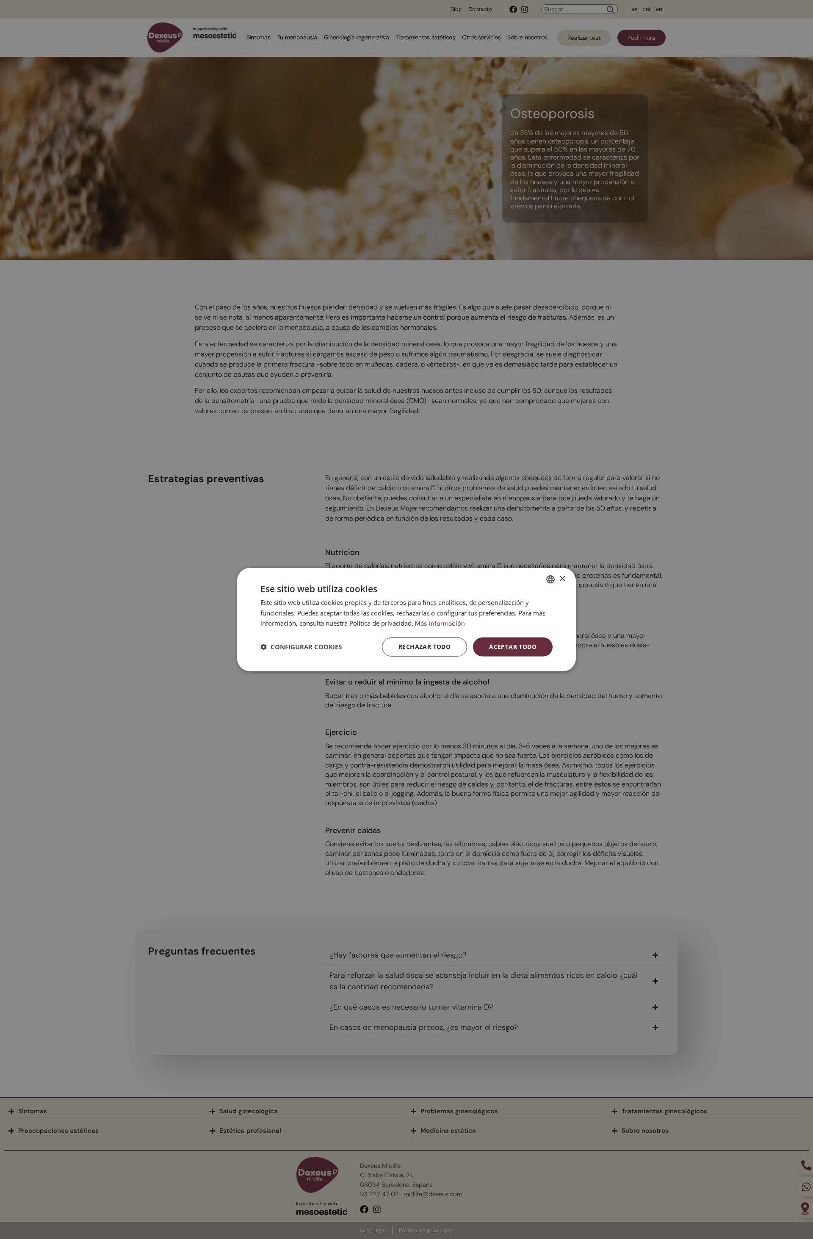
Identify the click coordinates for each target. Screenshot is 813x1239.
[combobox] (550, 579)
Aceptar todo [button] (512, 647)
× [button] (562, 579)
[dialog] (406, 619)
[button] (301, 646)
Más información (440, 623)
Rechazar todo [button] (424, 647)
